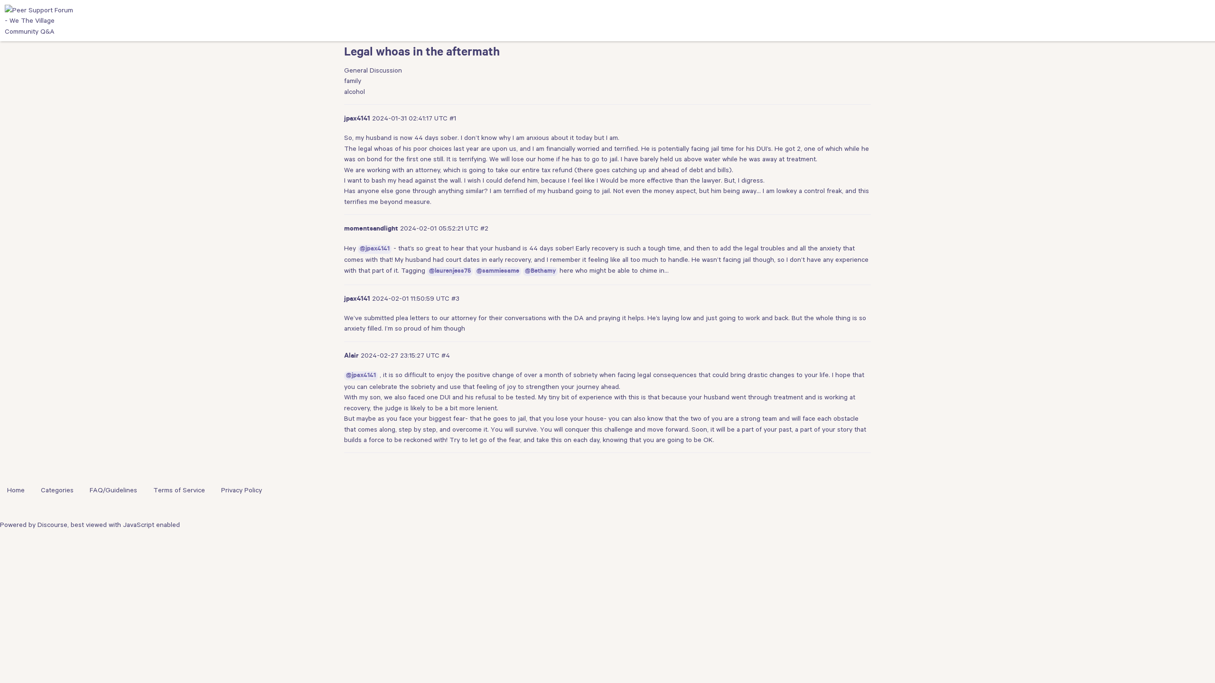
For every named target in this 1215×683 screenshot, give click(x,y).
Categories (57, 490)
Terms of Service (179, 490)
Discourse (52, 524)
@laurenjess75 (450, 271)
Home (16, 490)
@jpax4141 (375, 249)
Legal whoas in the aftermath (422, 53)
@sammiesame (498, 271)
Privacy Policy (241, 490)
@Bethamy (540, 271)
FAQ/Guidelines (113, 490)
